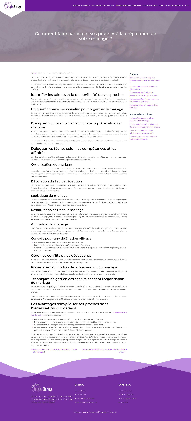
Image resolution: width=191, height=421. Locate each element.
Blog (187, 5)
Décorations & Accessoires (103, 5)
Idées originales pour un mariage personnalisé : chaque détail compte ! (55, 350)
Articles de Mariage (81, 5)
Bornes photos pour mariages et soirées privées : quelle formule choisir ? (145, 80)
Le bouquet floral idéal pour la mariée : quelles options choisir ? (103, 350)
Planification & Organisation (128, 5)
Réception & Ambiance (174, 5)
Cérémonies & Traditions (153, 5)
